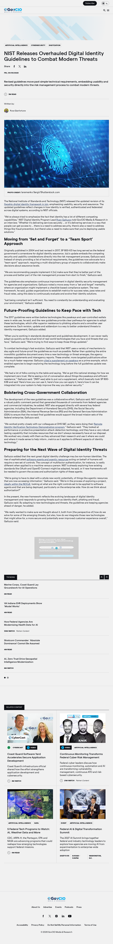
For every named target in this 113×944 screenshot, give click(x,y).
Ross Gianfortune (18, 110)
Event (63, 823)
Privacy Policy (37, 925)
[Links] (108, 10)
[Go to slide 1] (5, 677)
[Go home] (13, 10)
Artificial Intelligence (16, 45)
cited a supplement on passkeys (61, 360)
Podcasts (69, 907)
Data (36, 823)
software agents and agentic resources (47, 459)
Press (79, 907)
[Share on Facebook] (14, 66)
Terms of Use (90, 925)
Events (58, 907)
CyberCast (18, 747)
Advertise (47, 907)
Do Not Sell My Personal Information (64, 925)
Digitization (54, 45)
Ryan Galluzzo (64, 220)
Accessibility (22, 925)
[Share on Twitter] (19, 66)
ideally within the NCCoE (17, 484)
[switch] (105, 3)
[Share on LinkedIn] (25, 66)
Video (33, 747)
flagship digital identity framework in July (26, 204)
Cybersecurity (38, 45)
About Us (35, 907)
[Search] (104, 10)
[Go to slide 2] (8, 677)
